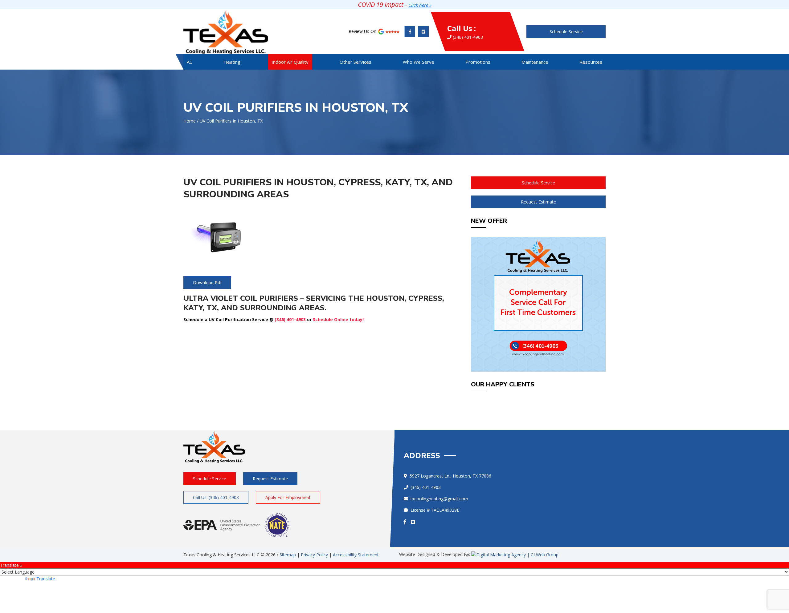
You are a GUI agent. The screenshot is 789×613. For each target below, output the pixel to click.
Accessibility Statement (356, 555)
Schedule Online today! (338, 319)
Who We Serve (418, 62)
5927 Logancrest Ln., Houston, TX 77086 (450, 476)
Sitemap (288, 555)
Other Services (355, 62)
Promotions (477, 62)
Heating (231, 62)
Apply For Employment (288, 497)
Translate (45, 579)
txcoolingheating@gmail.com (439, 499)
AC (189, 62)
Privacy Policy (314, 555)
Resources (590, 62)
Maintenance (534, 62)
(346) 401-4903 (465, 31)
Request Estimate (538, 202)
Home (189, 121)
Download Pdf (207, 282)
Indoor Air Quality (290, 62)
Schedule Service (566, 31)
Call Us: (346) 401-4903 (216, 497)
